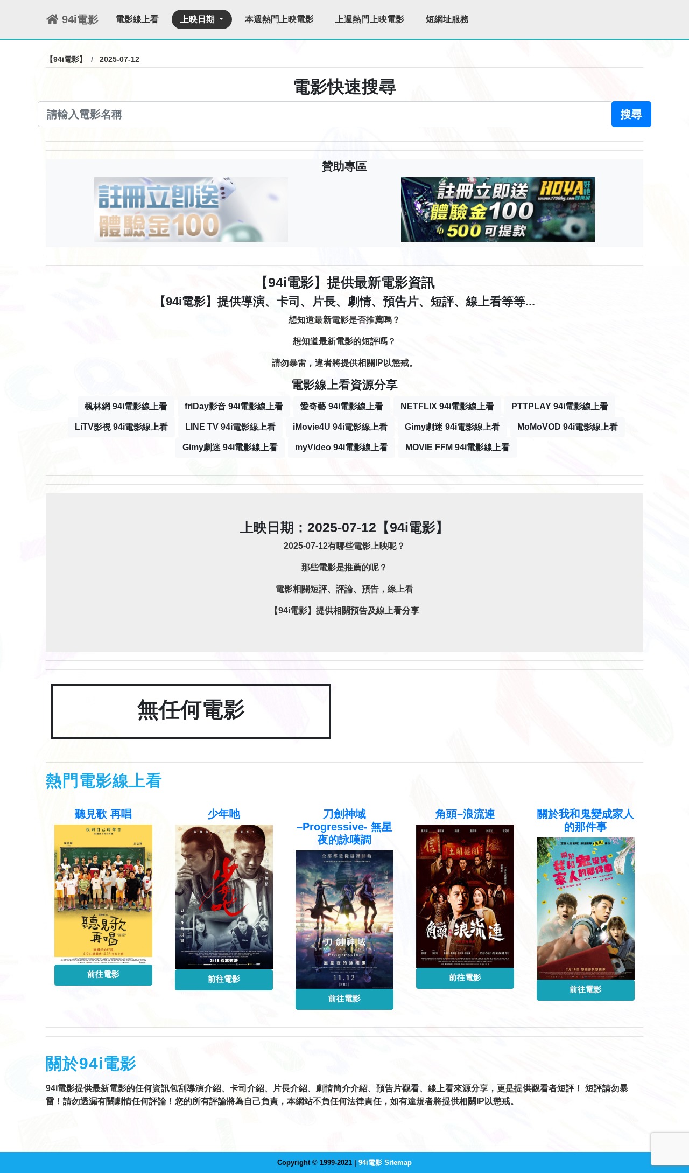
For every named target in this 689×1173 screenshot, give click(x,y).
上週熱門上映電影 (369, 19)
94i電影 (79, 19)
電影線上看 (137, 19)
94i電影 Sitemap (385, 1162)
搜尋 (631, 114)
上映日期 (198, 19)
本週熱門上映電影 (279, 19)
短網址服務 (447, 19)
